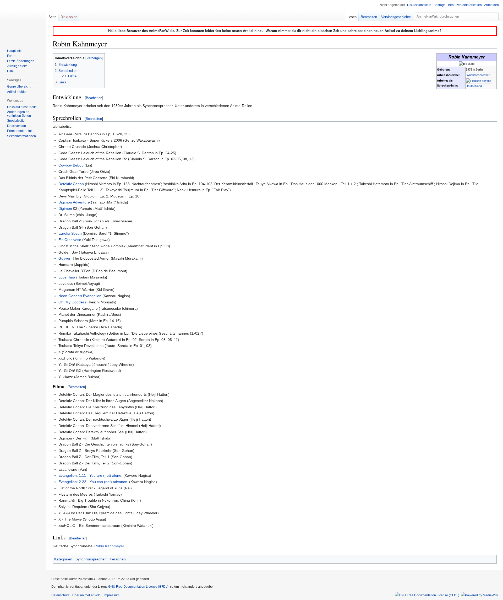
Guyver (64, 258)
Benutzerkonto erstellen (465, 5)
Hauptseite (15, 51)
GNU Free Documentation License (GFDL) (138, 586)
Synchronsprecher (478, 75)
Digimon (65, 208)
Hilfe (10, 71)
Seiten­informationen (21, 136)
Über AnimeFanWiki (86, 595)
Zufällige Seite (17, 66)
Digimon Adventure (74, 202)
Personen (118, 559)
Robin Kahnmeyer (109, 546)
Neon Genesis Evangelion (79, 296)
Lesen (352, 17)
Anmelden (491, 5)
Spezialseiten (16, 120)
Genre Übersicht (18, 86)
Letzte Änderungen (20, 61)
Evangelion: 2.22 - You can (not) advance (92, 482)
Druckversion (16, 126)
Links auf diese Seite (22, 107)
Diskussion (69, 17)
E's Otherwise (69, 240)
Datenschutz (60, 595)
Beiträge (440, 5)
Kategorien (63, 559)
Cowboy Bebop (71, 165)
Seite (52, 17)
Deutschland (474, 86)
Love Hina (66, 277)
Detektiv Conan (71, 184)
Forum (11, 56)
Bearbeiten (94, 98)
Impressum (111, 595)
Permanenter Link (19, 131)
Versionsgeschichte (396, 17)
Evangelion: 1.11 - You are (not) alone (89, 475)
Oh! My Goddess (72, 302)
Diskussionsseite (419, 5)
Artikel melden (17, 92)
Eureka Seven (70, 233)
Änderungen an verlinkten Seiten (19, 113)
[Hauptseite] (23, 21)
